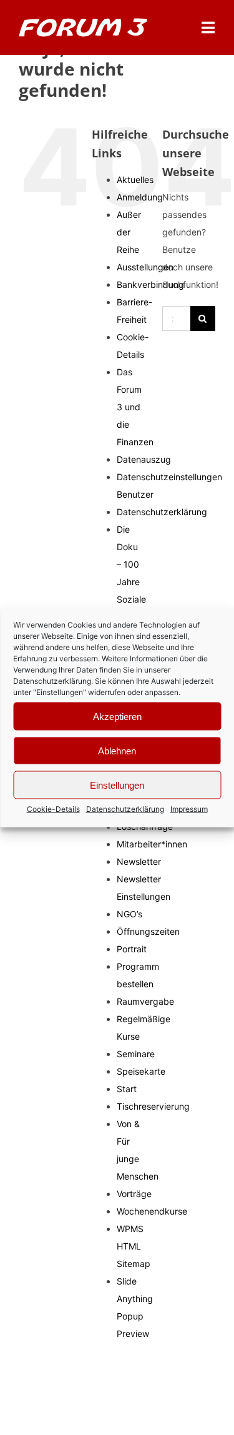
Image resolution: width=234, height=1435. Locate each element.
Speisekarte (141, 1071)
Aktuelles (135, 179)
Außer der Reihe (129, 232)
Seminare (136, 1053)
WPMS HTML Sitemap (133, 1246)
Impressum (189, 809)
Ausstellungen (145, 267)
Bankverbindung (150, 284)
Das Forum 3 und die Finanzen (135, 407)
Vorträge (134, 1193)
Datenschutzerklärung (52, 681)
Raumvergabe (145, 1001)
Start (127, 1088)
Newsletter (139, 861)
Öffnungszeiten (148, 931)
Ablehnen (117, 750)
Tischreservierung (153, 1106)
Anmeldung (140, 197)
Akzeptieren (117, 716)
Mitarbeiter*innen (152, 844)
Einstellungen (117, 784)
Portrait (132, 949)
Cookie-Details (53, 809)
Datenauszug (144, 459)
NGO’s (129, 914)
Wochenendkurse (152, 1211)
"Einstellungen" (59, 692)
